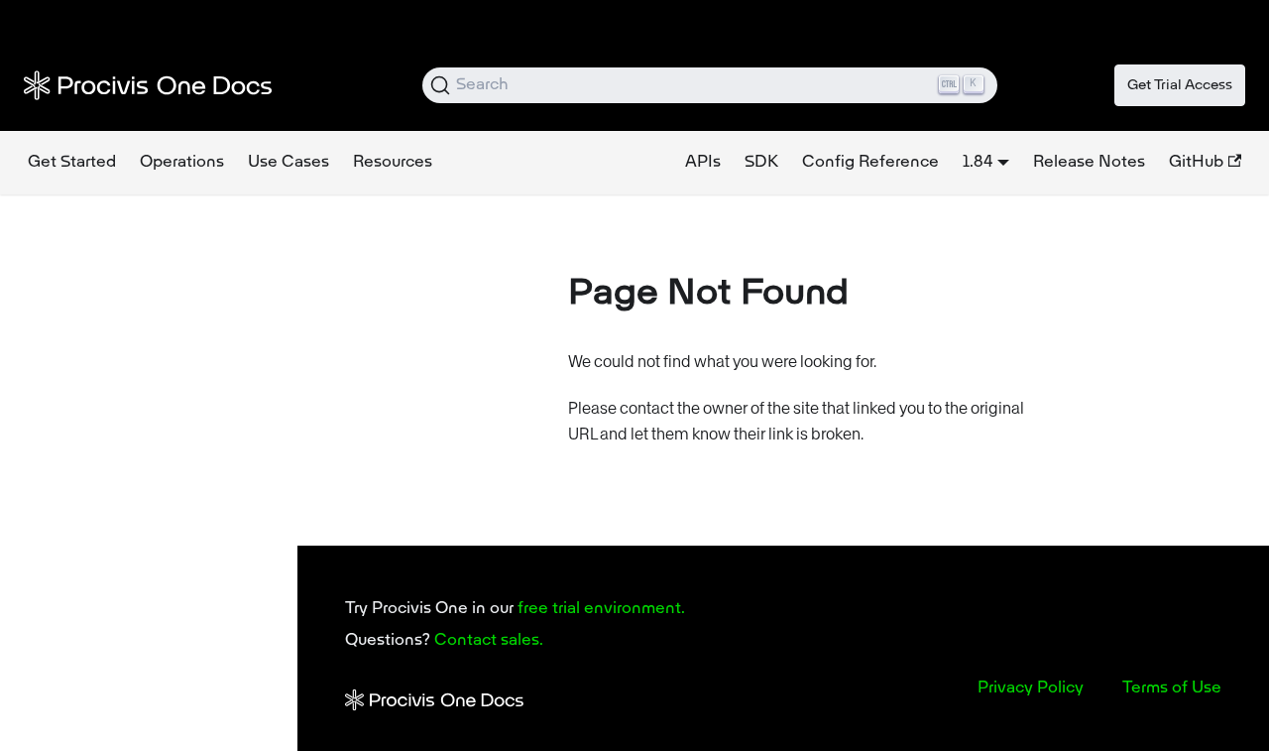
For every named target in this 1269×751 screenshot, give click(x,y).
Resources (392, 163)
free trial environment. (601, 609)
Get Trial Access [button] (1179, 85)
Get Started (72, 163)
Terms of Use (1171, 688)
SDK (761, 163)
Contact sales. (488, 641)
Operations (182, 163)
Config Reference (870, 163)
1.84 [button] (977, 163)
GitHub (1196, 163)
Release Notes (1089, 163)
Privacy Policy (1031, 688)
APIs (703, 163)
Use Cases (288, 163)
